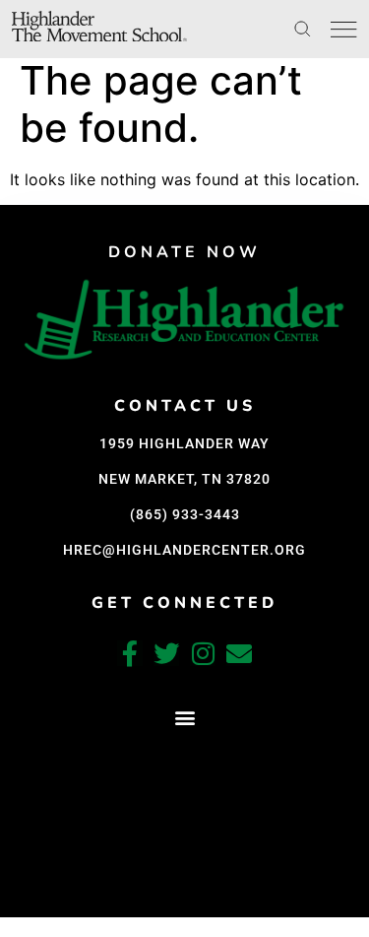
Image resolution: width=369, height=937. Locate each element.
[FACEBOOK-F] (130, 653)
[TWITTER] (166, 653)
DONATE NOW (184, 252)
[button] (184, 718)
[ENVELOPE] (239, 653)
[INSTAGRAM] (202, 653)
